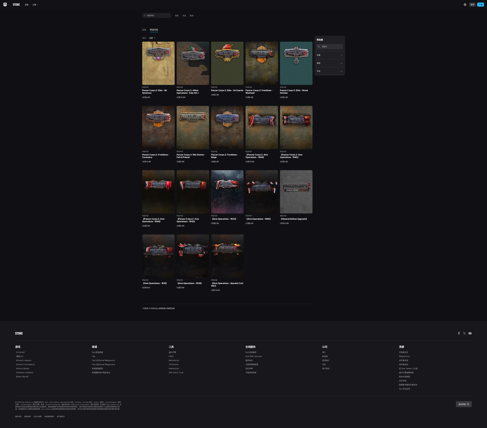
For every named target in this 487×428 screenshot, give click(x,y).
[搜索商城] (144, 15)
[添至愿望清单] (172, 44)
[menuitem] (177, 15)
